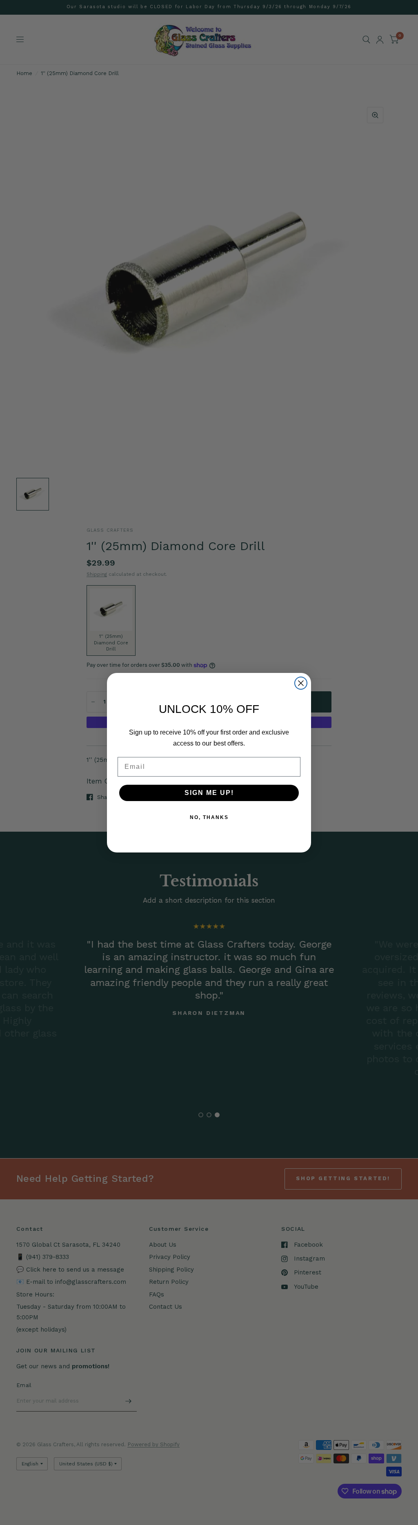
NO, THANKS (209, 817)
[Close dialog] (301, 683)
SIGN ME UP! (209, 792)
